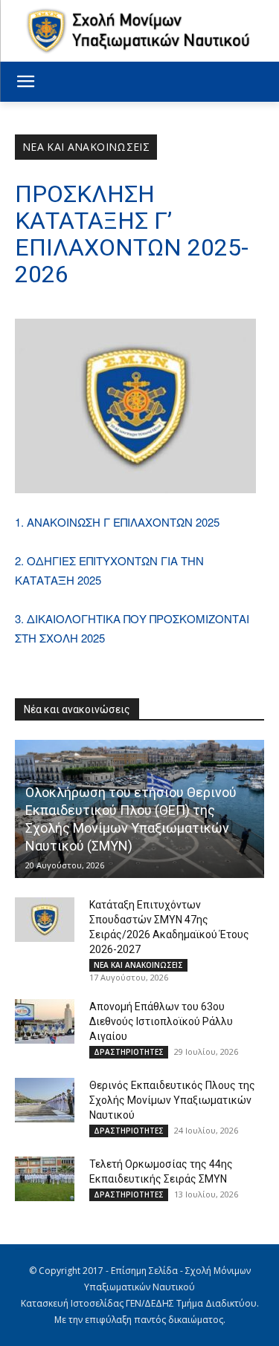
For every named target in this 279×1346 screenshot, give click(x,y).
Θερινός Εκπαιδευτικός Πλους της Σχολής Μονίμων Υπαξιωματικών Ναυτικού (172, 1100)
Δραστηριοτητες (129, 1052)
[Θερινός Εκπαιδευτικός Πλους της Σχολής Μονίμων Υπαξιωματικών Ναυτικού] (44, 1100)
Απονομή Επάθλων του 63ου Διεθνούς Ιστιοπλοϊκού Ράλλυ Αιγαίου (161, 1021)
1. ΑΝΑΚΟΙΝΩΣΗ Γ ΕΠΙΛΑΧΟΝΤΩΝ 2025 (117, 522)
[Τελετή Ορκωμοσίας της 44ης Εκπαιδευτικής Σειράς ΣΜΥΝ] (44, 1179)
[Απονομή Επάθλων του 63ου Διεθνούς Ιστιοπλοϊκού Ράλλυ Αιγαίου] (44, 1021)
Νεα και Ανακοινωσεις (86, 147)
